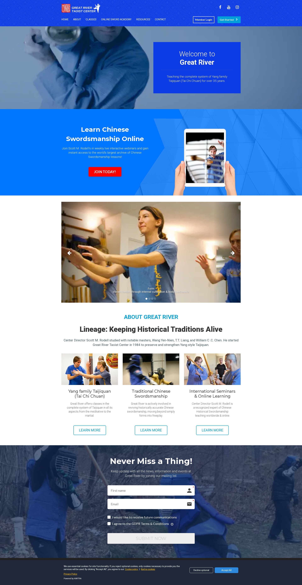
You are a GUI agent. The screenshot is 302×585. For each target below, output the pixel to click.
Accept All (226, 570)
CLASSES (91, 19)
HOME (64, 19)
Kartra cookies (148, 569)
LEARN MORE (90, 430)
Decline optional (201, 570)
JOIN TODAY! (105, 172)
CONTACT (160, 19)
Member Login (203, 19)
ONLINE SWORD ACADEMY (116, 19)
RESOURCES (143, 19)
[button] (74, 252)
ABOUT (77, 19)
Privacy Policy (70, 574)
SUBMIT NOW (151, 538)
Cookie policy (131, 569)
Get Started (227, 19)
